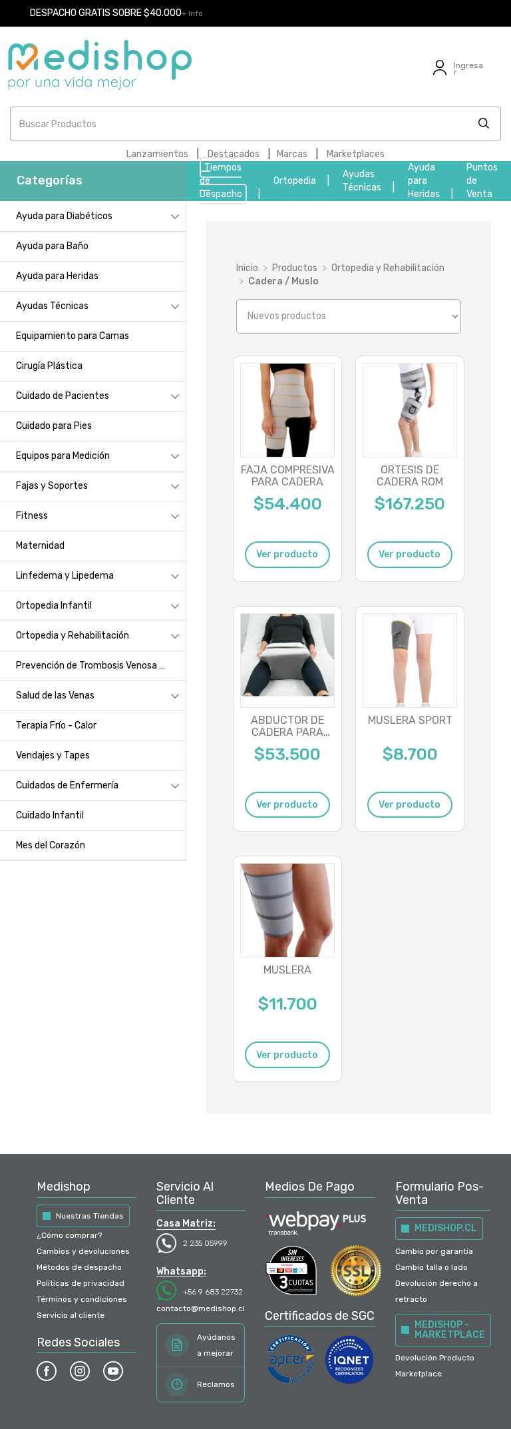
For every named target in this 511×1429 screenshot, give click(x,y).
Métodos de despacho (79, 1267)
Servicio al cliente (70, 1315)
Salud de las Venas (55, 695)
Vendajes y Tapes (53, 755)
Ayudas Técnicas (52, 306)
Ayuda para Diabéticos (64, 216)
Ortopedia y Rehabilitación (72, 635)
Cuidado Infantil (50, 815)
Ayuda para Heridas (424, 180)
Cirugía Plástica (49, 366)
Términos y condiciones (82, 1299)
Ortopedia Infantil (54, 605)
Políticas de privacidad (80, 1283)
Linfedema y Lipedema (65, 575)
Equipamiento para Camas (72, 336)
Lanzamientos (157, 154)
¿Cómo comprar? (69, 1235)
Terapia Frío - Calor (56, 725)
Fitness (32, 515)
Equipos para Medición (63, 455)
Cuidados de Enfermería (67, 785)
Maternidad (40, 545)
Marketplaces (356, 154)
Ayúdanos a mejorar (216, 1345)
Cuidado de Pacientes (62, 396)
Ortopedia (294, 180)
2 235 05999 (205, 1243)
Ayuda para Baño (52, 246)
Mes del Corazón (50, 845)
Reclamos (216, 1384)
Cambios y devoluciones (83, 1251)
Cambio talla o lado (431, 1267)
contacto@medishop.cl (200, 1308)
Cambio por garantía (434, 1251)
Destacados (233, 154)
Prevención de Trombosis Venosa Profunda (101, 665)
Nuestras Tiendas (90, 1216)
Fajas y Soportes (52, 485)
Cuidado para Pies (54, 425)
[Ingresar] (440, 75)
